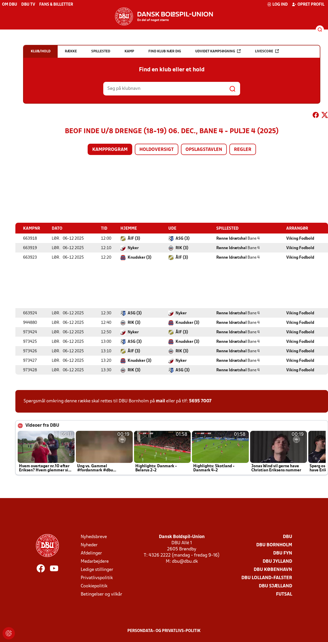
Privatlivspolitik (97, 578)
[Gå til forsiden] (164, 16)
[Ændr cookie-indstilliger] (9, 633)
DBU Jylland (277, 561)
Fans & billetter (56, 4)
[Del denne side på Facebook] (316, 116)
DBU (287, 537)
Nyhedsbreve (94, 537)
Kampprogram (110, 150)
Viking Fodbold (300, 238)
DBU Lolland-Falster (266, 578)
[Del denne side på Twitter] (324, 116)
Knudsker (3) (139, 257)
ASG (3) (183, 238)
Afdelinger (91, 553)
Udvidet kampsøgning (215, 51)
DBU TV (28, 4)
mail (160, 401)
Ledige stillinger (97, 570)
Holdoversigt (156, 150)
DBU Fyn (282, 553)
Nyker (133, 248)
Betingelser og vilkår (101, 594)
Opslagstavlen (204, 150)
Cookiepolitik (94, 586)
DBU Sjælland (275, 586)
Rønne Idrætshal (231, 238)
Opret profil (311, 4)
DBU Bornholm (274, 545)
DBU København (273, 570)
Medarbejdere (95, 561)
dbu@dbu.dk (185, 561)
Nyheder (89, 545)
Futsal (284, 594)
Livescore (264, 51)
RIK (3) (182, 248)
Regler (242, 150)
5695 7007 (200, 401)
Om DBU (9, 4)
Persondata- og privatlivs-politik (164, 631)
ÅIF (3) (134, 238)
